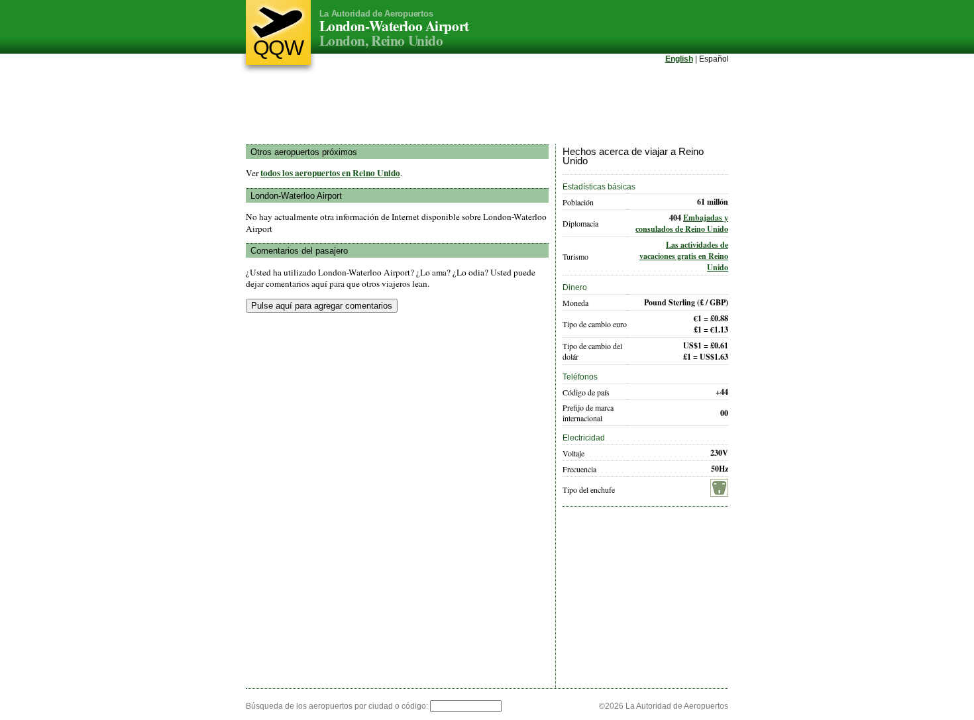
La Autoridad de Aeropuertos (376, 14)
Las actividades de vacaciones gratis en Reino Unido (683, 256)
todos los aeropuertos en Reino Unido (330, 173)
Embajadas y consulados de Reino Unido (681, 223)
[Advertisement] (487, 105)
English (679, 59)
